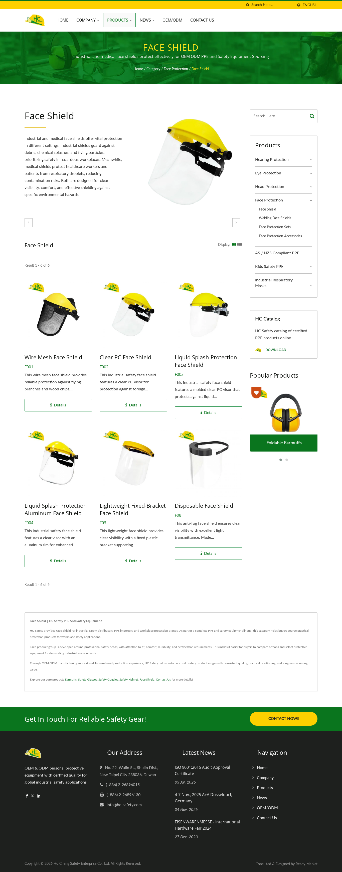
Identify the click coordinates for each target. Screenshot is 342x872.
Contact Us (202, 20)
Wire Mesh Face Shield (53, 357)
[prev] (29, 222)
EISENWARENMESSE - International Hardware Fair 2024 (207, 825)
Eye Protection (268, 173)
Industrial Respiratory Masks (274, 283)
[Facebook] (27, 796)
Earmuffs (71, 679)
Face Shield (200, 69)
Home (62, 20)
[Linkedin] (38, 796)
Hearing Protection (272, 160)
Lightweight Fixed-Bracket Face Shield (133, 509)
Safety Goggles (108, 679)
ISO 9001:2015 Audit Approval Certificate (202, 770)
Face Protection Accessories (280, 236)
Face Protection (176, 69)
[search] (247, 5)
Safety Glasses (87, 679)
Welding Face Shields (275, 218)
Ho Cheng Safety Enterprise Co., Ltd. (82, 863)
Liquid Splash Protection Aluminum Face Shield (56, 509)
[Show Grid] (234, 244)
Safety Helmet (128, 679)
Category (153, 69)
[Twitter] (32, 796)
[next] (236, 222)
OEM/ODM (172, 20)
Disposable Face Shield (204, 505)
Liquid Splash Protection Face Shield (206, 360)
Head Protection (269, 187)
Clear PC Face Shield (125, 357)
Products (118, 20)
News (146, 20)
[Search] (312, 116)
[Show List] (239, 244)
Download (275, 350)
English (310, 5)
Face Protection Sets (275, 227)
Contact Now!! (283, 719)
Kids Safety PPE (269, 267)
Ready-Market (306, 864)
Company (86, 20)
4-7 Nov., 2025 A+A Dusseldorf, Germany (203, 798)
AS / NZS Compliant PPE (277, 253)
